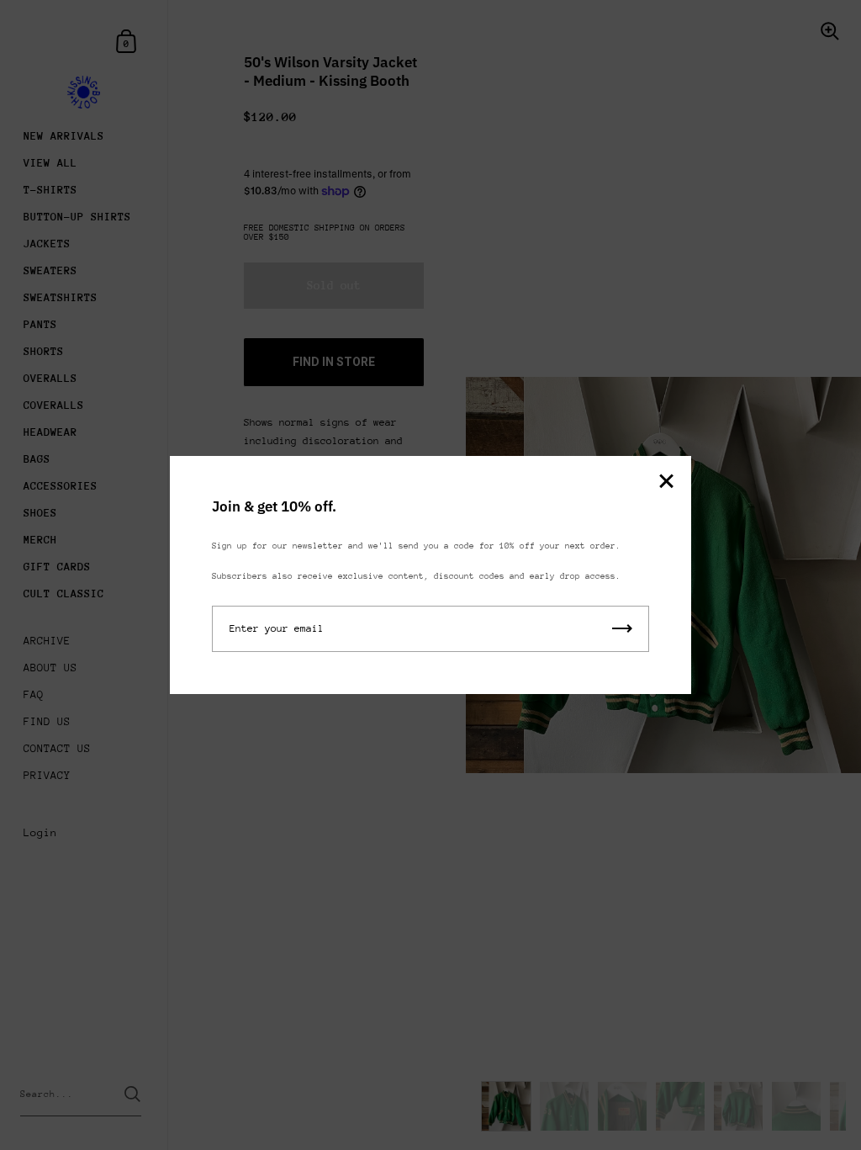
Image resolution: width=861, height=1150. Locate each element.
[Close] (666, 482)
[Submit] (622, 629)
